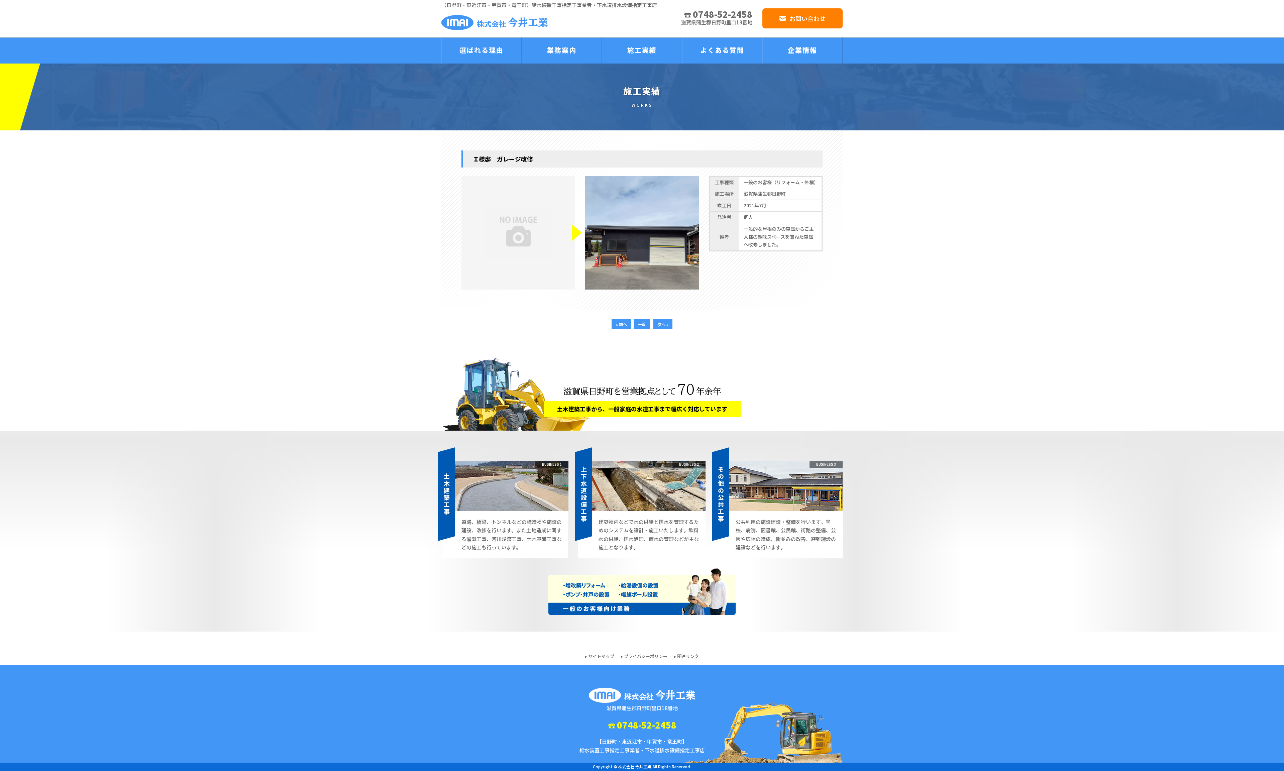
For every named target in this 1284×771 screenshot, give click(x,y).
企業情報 (802, 50)
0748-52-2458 (722, 14)
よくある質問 (722, 50)
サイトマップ (601, 656)
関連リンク (688, 656)
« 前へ (621, 324)
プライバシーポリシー (645, 656)
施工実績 (642, 50)
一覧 (642, 324)
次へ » (662, 324)
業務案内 (561, 50)
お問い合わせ (807, 18)
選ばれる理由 (481, 50)
